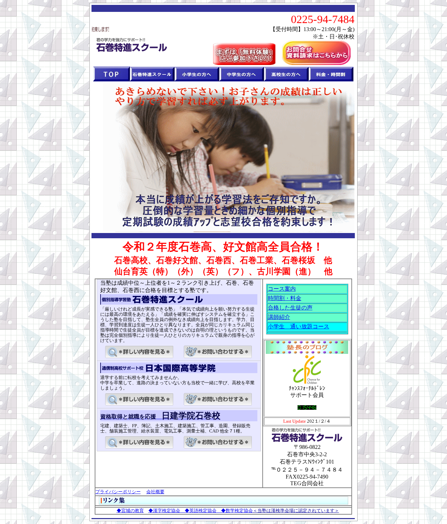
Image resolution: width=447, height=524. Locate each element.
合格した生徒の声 (290, 308)
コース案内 (282, 289)
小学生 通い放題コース (298, 326)
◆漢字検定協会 (166, 510)
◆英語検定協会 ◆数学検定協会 (219, 510)
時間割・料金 (284, 298)
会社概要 (155, 491)
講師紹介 (279, 317)
